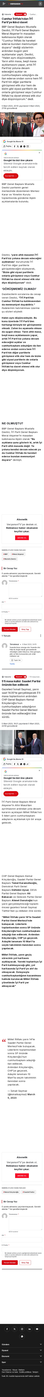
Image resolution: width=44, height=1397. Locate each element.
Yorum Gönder (10, 629)
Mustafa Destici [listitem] (9, 559)
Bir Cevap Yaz (10, 568)
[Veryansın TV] (15, 4)
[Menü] (4, 3)
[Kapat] (39, 152)
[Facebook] (7, 1329)
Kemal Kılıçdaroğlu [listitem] (11, 1192)
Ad (3, 602)
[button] (25, 14)
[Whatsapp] (22, 1336)
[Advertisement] (22, 228)
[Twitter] (14, 1329)
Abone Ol (22, 538)
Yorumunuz (14, 581)
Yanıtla (12, 664)
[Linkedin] (29, 1329)
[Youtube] (37, 1329)
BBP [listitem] (5, 554)
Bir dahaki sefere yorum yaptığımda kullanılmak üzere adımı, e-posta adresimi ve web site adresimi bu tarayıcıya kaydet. (23, 621)
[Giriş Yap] (40, 3)
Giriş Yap (25, 629)
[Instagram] (22, 1329)
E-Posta (5, 612)
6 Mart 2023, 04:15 (29, 644)
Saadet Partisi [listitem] (28, 1192)
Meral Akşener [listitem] (18, 554)
